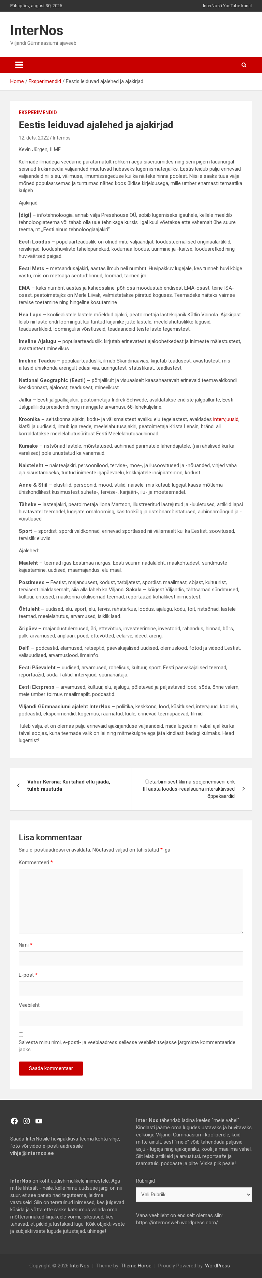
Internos (62, 138)
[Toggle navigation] (19, 65)
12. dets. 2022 (34, 138)
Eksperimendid (38, 112)
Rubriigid (145, 1181)
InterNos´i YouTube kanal (227, 5)
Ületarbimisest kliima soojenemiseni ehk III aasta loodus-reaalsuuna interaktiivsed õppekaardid (189, 789)
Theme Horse (136, 1266)
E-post (28, 975)
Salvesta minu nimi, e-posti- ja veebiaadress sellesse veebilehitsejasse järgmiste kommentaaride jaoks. (127, 1046)
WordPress (217, 1266)
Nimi (25, 945)
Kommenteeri (36, 862)
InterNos (36, 31)
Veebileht (29, 1005)
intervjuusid (225, 419)
